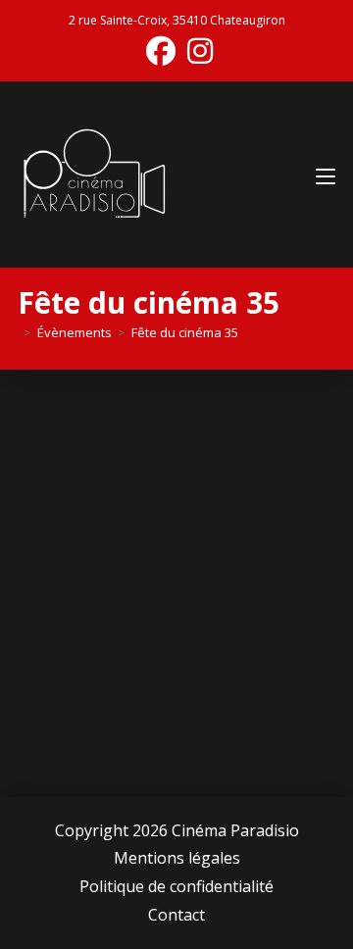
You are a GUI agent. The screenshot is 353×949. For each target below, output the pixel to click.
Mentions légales (177, 858)
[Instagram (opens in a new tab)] (197, 51)
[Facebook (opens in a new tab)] (160, 51)
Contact (176, 914)
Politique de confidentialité (176, 886)
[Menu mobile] (325, 174)
